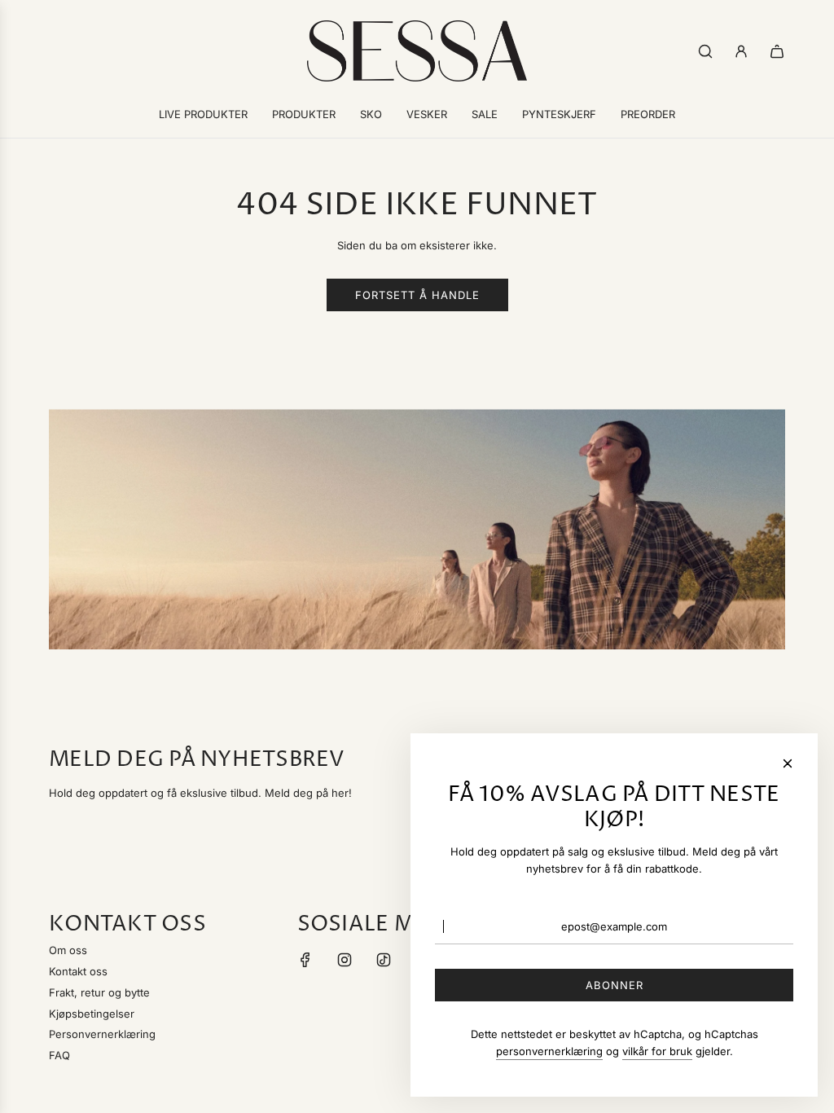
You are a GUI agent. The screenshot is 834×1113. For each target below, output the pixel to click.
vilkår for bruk (657, 1051)
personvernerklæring (549, 1051)
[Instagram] (344, 960)
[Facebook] (305, 960)
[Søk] (705, 51)
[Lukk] (787, 763)
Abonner (614, 985)
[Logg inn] (741, 51)
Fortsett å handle (417, 294)
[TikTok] (384, 960)
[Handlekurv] (777, 51)
